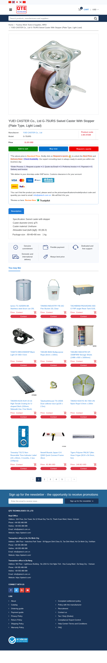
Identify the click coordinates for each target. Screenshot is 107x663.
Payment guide (17, 612)
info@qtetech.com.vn (22, 529)
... (68, 479)
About (13, 601)
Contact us (62, 612)
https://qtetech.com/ (23, 533)
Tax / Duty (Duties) (65, 616)
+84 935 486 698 (20, 523)
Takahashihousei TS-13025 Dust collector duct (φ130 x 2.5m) (51, 403)
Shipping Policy (17, 624)
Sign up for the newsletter (80, 501)
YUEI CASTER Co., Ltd (32, 133)
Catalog (14, 605)
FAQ (60, 627)
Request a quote (83, 149)
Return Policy (16, 620)
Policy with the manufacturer (69, 605)
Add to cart (23, 149)
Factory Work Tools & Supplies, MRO (31, 25)
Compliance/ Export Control (69, 620)
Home (10, 25)
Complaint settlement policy (69, 601)
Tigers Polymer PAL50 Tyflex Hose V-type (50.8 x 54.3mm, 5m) (82, 455)
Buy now (53, 149)
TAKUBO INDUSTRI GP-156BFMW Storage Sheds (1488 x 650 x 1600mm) (81, 354)
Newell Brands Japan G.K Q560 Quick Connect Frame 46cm (52, 455)
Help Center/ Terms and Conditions (72, 624)
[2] (74, 479)
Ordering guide (17, 608)
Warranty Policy (17, 627)
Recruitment (63, 608)
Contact (23, 316)
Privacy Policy (16, 616)
